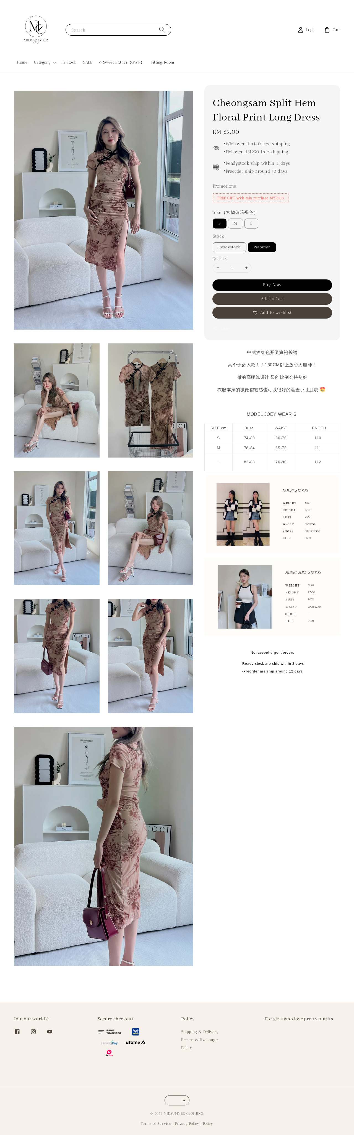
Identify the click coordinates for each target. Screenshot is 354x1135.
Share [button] (225, 328)
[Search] (162, 29)
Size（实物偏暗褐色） (235, 212)
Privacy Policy (187, 1123)
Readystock (229, 247)
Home (22, 62)
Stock (218, 236)
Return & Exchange (199, 1039)
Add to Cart (272, 298)
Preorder (262, 247)
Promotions (224, 185)
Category (42, 62)
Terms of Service (156, 1123)
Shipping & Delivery (200, 1031)
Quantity (220, 258)
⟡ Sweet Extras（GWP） (121, 62)
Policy (186, 1047)
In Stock (69, 62)
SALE (87, 62)
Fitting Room (163, 62)
